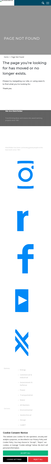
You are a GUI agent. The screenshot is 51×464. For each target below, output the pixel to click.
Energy (23, 370)
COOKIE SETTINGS (14, 459)
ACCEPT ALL (25, 453)
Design (23, 420)
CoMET (23, 425)
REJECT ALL (38, 459)
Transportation (26, 395)
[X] (21, 344)
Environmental (26, 410)
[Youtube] (21, 302)
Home (6, 57)
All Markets (25, 405)
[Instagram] (25, 176)
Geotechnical (25, 415)
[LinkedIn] (21, 218)
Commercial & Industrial (26, 376)
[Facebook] (25, 260)
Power (22, 390)
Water (22, 400)
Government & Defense (26, 383)
